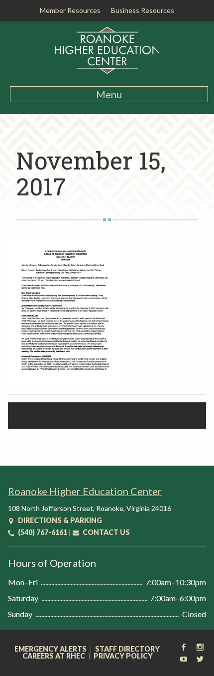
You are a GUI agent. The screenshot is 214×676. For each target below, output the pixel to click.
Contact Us (105, 532)
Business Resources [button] (142, 10)
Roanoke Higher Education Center (85, 491)
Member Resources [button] (70, 10)
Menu (109, 94)
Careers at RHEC (53, 656)
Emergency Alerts (50, 649)
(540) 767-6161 (41, 532)
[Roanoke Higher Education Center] (107, 72)
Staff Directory (127, 649)
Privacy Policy (123, 656)
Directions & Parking (59, 520)
